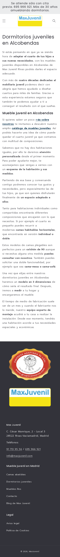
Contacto (11, 496)
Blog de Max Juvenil (18, 503)
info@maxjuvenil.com (19, 456)
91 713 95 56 (14, 449)
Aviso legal (12, 523)
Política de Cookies (17, 530)
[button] (4, 20)
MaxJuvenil (34, 551)
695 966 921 (33, 449)
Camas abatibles (16, 474)
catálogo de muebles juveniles (31, 128)
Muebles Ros (13, 489)
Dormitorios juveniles (19, 481)
